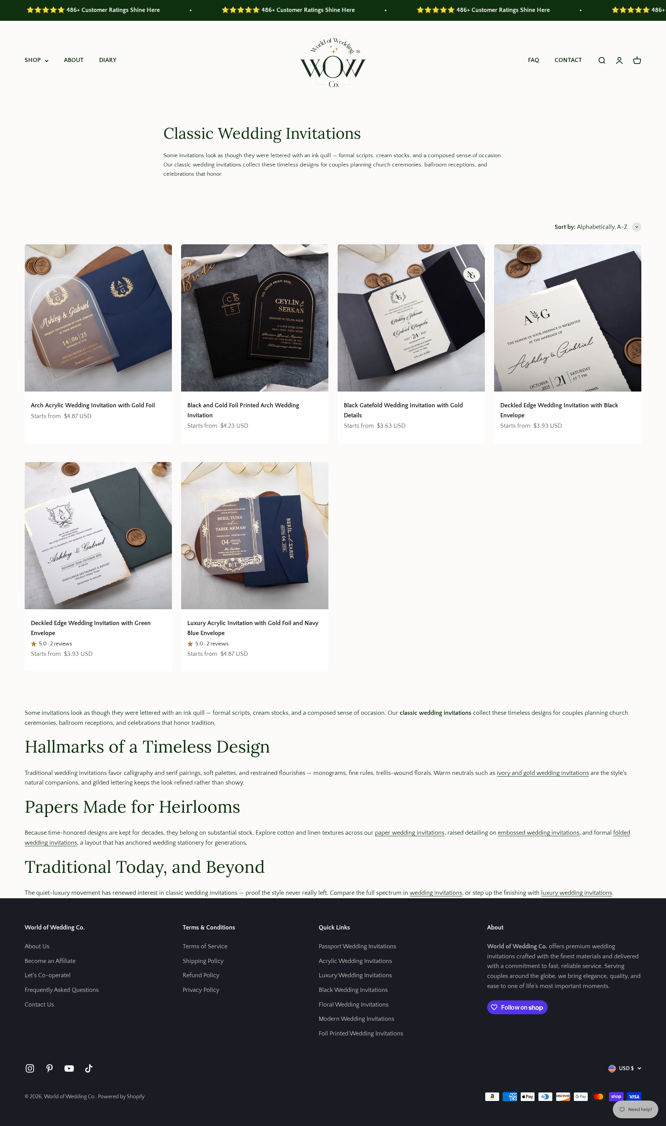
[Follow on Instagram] (30, 1068)
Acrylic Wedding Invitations (355, 961)
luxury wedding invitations (576, 892)
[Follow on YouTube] (69, 1068)
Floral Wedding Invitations (353, 1004)
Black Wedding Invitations (353, 990)
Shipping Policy (203, 961)
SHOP (33, 60)
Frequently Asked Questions (62, 990)
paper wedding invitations (409, 832)
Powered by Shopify (121, 1097)
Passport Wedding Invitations (357, 946)
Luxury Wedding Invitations (355, 975)
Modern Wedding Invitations (356, 1018)
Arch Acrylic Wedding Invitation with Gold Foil (93, 405)
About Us (37, 946)
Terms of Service (205, 946)
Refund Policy (201, 975)
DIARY (107, 60)
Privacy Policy (201, 990)
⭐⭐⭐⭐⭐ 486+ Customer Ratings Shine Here (237, 10)
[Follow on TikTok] (89, 1068)
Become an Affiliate (50, 961)
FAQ (533, 60)
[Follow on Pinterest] (49, 1068)
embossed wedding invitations (538, 832)
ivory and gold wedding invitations (543, 773)
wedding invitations (436, 892)
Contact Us (39, 1004)
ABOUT (74, 60)
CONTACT (568, 60)
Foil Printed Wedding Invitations (361, 1033)
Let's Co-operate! (48, 975)
